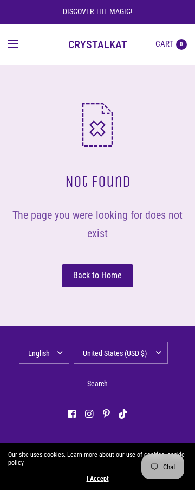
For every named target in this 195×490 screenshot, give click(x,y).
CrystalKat (97, 44)
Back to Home (97, 275)
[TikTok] (123, 414)
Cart (164, 44)
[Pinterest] (106, 414)
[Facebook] (71, 414)
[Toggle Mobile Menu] (20, 44)
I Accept (98, 478)
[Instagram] (89, 414)
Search (97, 383)
